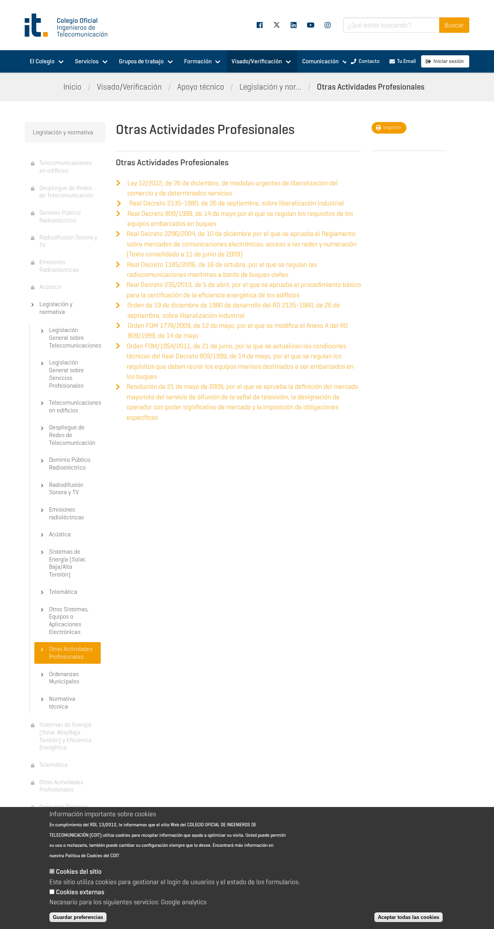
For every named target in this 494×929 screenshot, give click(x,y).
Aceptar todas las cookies (408, 917)
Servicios (86, 61)
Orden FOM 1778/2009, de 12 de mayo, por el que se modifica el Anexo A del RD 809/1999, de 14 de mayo (238, 330)
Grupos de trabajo (141, 61)
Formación (197, 61)
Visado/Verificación (257, 61)
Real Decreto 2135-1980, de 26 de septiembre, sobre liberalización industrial (236, 203)
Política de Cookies (83, 855)
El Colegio (42, 61)
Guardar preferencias (78, 917)
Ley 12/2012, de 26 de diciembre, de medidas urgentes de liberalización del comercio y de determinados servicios (232, 188)
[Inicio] (69, 25)
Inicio (72, 87)
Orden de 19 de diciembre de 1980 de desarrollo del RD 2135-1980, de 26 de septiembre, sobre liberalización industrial (233, 310)
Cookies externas (80, 892)
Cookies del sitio (79, 872)
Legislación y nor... (270, 87)
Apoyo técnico (200, 87)
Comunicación (320, 61)
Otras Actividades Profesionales (371, 87)
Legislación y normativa (63, 132)
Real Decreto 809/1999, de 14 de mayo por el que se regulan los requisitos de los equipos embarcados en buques (240, 218)
